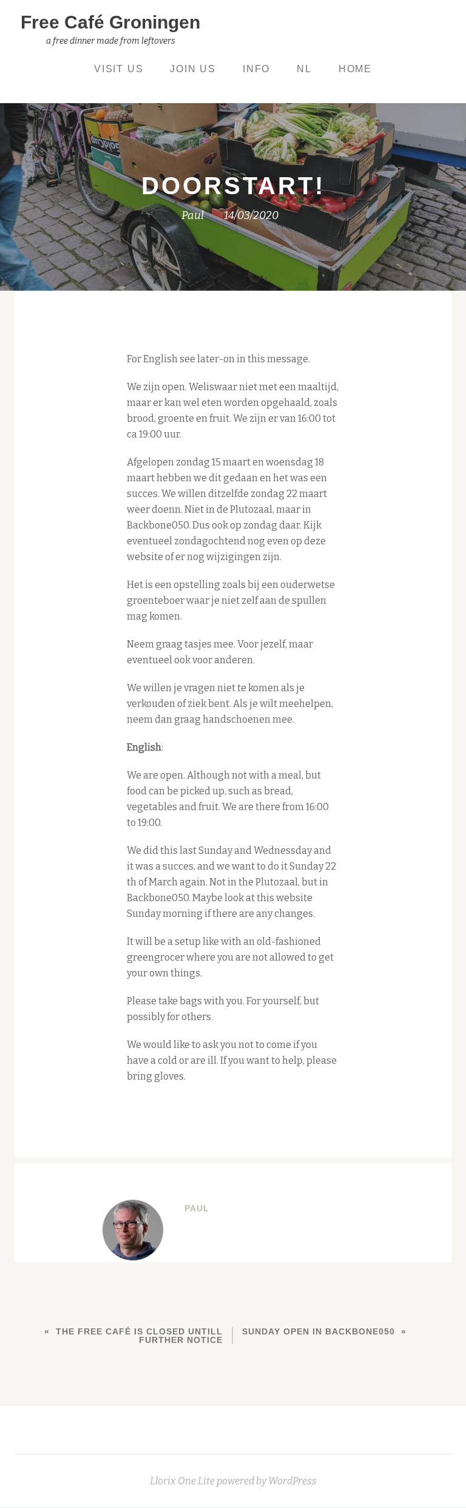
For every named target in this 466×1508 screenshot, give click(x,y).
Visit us (118, 69)
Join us (193, 69)
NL (304, 69)
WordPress (292, 1481)
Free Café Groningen (110, 22)
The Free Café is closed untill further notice (139, 1335)
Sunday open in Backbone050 (318, 1331)
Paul (192, 215)
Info (256, 69)
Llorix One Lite (183, 1481)
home (355, 69)
